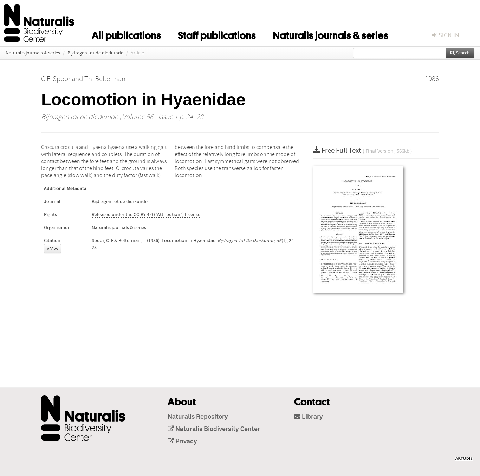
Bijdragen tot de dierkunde (95, 53)
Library (311, 417)
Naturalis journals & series (330, 34)
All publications (126, 34)
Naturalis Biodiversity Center (217, 429)
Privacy (185, 441)
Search (462, 53)
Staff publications (217, 34)
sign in (448, 35)
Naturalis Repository (198, 417)
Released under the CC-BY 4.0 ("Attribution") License (146, 214)
